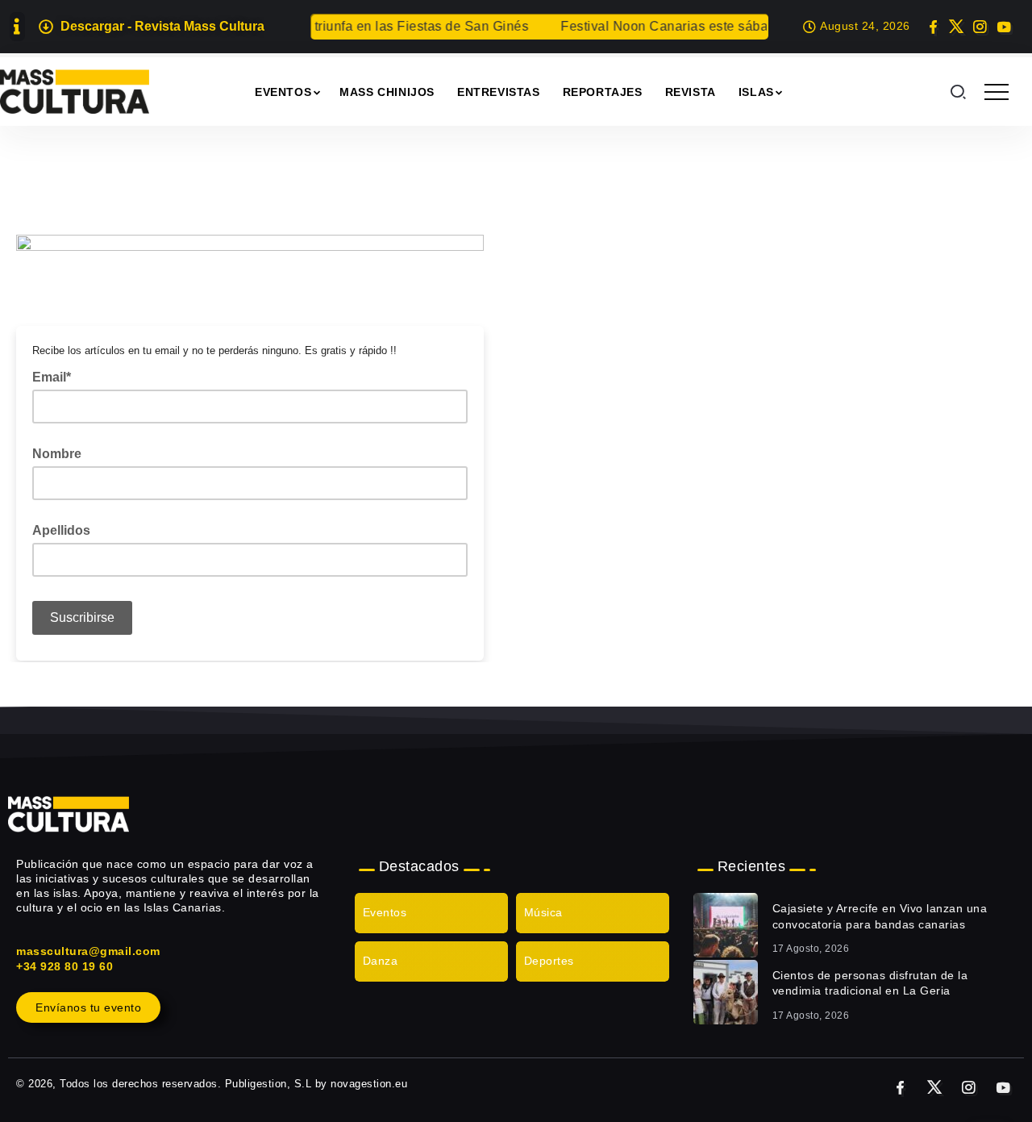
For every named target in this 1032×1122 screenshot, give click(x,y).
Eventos (385, 912)
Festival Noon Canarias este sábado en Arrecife (697, 26)
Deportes (549, 960)
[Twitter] (956, 26)
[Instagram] (980, 26)
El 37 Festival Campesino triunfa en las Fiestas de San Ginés (331, 26)
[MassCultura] (74, 91)
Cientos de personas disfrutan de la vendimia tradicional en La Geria (870, 983)
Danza (380, 960)
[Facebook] (933, 26)
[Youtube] (1003, 26)
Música (543, 912)
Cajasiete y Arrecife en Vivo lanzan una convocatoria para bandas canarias (880, 916)
